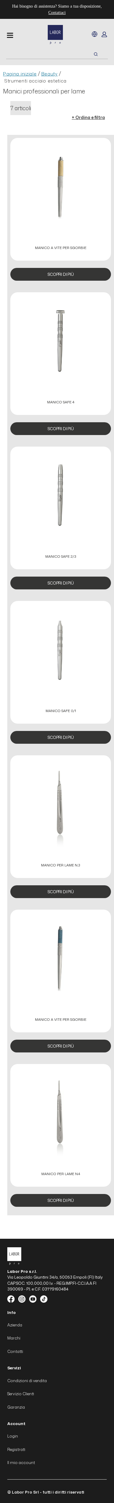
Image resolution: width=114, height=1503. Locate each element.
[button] (104, 34)
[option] (60, 212)
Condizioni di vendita (27, 1380)
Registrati (16, 1449)
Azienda (14, 1325)
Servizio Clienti (20, 1393)
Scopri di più (60, 274)
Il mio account (21, 1462)
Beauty (49, 74)
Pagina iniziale (20, 74)
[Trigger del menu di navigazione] (10, 35)
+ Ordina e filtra (88, 117)
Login (12, 1436)
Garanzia (16, 1407)
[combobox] (42, 54)
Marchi (13, 1338)
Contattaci (57, 12)
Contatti (15, 1351)
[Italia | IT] (94, 34)
